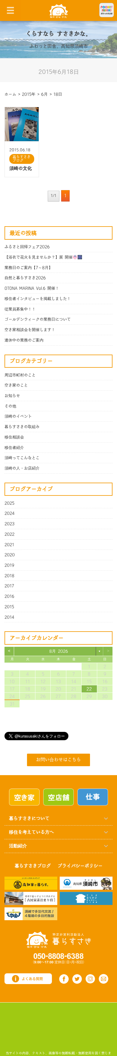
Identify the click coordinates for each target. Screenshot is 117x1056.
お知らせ (12, 396)
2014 (9, 617)
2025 (9, 503)
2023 (9, 524)
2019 (9, 565)
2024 (9, 513)
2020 (9, 555)
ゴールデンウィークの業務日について (37, 319)
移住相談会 (14, 437)
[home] (58, 10)
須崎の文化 (20, 168)
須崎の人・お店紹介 (22, 468)
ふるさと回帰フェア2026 (27, 247)
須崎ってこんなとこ (22, 458)
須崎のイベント (18, 416)
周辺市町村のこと (20, 375)
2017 (9, 586)
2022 (9, 534)
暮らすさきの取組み (22, 427)
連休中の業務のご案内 (24, 340)
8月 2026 (58, 651)
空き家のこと (16, 385)
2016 (9, 596)
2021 (9, 545)
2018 (9, 576)
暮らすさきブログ (22, 159)
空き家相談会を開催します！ (29, 330)
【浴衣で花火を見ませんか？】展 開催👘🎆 (43, 257)
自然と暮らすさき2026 (25, 278)
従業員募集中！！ (20, 309)
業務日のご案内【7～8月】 (28, 268)
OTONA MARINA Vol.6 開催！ (31, 288)
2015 (9, 607)
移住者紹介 (14, 448)
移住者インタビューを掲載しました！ (37, 299)
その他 (10, 406)
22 (89, 689)
